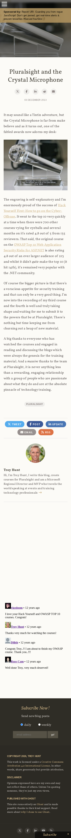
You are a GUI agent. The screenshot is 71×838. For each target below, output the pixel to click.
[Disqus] (36, 548)
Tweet (16, 424)
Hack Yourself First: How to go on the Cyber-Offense (35, 211)
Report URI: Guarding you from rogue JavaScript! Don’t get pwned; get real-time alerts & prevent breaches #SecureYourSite (33, 15)
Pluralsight (34, 404)
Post (36, 424)
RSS (47, 432)
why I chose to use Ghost (35, 812)
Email (28, 432)
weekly (46, 725)
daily (27, 725)
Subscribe (50, 834)
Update (57, 424)
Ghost (40, 804)
